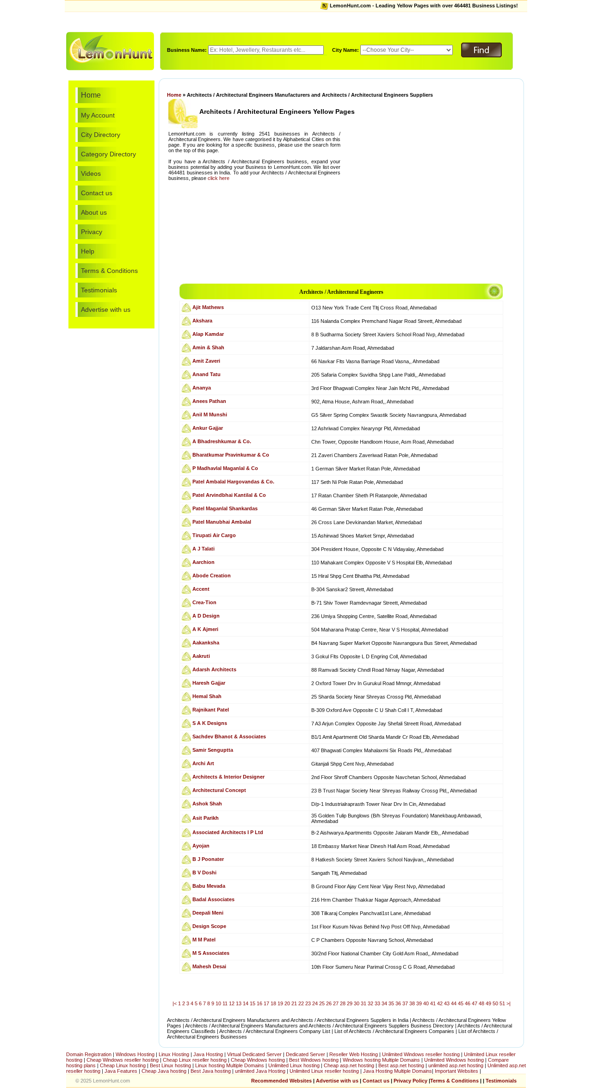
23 (308, 1003)
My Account (98, 115)
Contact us (96, 193)
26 (329, 1003)
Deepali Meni (207, 913)
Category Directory (108, 154)
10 (218, 1003)
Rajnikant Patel (210, 709)
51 (502, 1003)
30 (356, 1003)
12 (231, 1003)
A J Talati (203, 548)
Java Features (121, 1071)
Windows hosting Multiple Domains (381, 1060)
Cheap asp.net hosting (349, 1065)
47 (474, 1003)
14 (245, 1003)
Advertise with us (105, 309)
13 (238, 1003)
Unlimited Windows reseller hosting (421, 1054)
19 (280, 1003)
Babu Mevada (208, 886)
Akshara (202, 320)
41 (433, 1003)
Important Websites (457, 1071)
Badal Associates (213, 899)
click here (218, 178)
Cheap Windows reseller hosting (122, 1060)
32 (370, 1003)
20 (287, 1003)
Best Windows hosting (314, 1060)
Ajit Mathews (208, 307)
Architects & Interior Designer (228, 777)
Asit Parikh (205, 818)
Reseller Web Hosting (353, 1054)
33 (377, 1003)
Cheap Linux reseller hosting (195, 1060)
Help (87, 251)
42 (440, 1003)
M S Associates (210, 953)
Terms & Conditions (109, 270)
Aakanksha (205, 642)
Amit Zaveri (206, 361)
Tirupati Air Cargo (214, 535)
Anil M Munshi (209, 414)
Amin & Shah (208, 347)
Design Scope (209, 926)
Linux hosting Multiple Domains (229, 1065)
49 (488, 1003)
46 (467, 1003)
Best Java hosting (211, 1071)
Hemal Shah (207, 696)
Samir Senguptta (212, 750)
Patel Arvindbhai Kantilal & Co (229, 495)
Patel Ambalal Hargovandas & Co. (233, 481)
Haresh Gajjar (208, 683)
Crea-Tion (204, 602)
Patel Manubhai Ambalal (221, 522)
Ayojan (201, 845)
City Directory (100, 134)
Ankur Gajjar (207, 428)
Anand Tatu (206, 374)
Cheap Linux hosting (123, 1065)
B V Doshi (204, 872)
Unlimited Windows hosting (454, 1060)
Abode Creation (211, 575)
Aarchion (203, 562)
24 (315, 1003)
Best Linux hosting (171, 1065)
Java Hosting (208, 1054)
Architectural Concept (219, 790)
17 (266, 1003)
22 (301, 1003)
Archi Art (203, 763)
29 (349, 1003)
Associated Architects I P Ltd (227, 832)
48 (481, 1003)
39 (419, 1003)
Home (91, 95)
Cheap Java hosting (165, 1071)
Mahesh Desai (209, 966)
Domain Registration (88, 1054)
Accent (201, 589)
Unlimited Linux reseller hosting (325, 1071)
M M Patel (204, 939)
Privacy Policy (410, 1080)
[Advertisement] (296, 21)
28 (342, 1003)
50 (495, 1003)
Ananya (201, 387)
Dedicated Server (305, 1054)
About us (94, 212)
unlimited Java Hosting (260, 1071)
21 (294, 1003)
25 (322, 1003)
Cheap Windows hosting (258, 1060)
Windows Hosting (135, 1054)
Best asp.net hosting (401, 1065)
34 (384, 1003)
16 (259, 1003)
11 (225, 1003)
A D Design (206, 616)
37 (405, 1003)
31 (363, 1003)
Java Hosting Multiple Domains (397, 1071)
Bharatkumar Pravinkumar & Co (230, 455)
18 (273, 1003)
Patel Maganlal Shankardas (225, 508)
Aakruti (201, 656)
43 (447, 1003)
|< (175, 1003)
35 (391, 1003)
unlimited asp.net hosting (456, 1065)
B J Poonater (208, 859)
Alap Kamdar (208, 334)
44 (453, 1003)
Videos (91, 173)
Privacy (91, 231)
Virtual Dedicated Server (254, 1054)
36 (398, 1003)
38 (412, 1003)
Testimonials (99, 290)
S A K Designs (209, 723)
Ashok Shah (207, 803)
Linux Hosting (174, 1054)
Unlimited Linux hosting (294, 1065)
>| (508, 1003)
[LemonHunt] (110, 50)
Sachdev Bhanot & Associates (229, 736)
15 (252, 1003)
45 (460, 1003)
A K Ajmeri (205, 629)
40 (426, 1003)
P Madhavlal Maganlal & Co (225, 468)
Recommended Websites (281, 1080)
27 (336, 1003)
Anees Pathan (209, 401)
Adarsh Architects (214, 669)
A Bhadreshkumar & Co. (221, 441)
